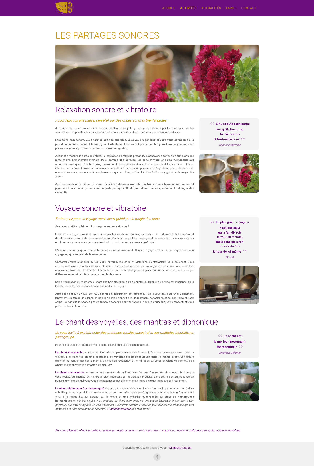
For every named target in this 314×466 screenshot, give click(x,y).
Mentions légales (180, 447)
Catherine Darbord (119, 409)
